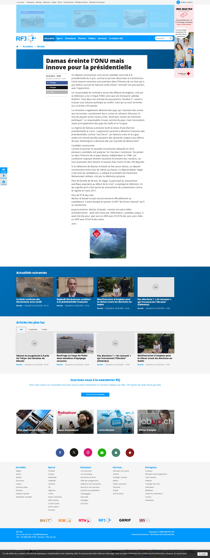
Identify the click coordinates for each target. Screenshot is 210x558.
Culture (19, 484)
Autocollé (84, 497)
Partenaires (149, 487)
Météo (115, 481)
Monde (41, 46)
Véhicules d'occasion (121, 471)
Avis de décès (118, 494)
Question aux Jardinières (90, 490)
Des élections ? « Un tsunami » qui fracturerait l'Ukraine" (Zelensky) (154, 302)
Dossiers (19, 490)
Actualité (49, 38)
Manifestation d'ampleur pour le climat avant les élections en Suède (114, 302)
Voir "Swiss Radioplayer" (34, 422)
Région (18, 471)
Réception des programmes (156, 474)
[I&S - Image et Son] (145, 520)
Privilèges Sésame (81, 2)
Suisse (18, 474)
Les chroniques (86, 474)
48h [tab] (21, 329)
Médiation (149, 490)
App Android (130, 452)
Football (51, 471)
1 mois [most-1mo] (44, 329)
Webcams (46, 2)
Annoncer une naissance (90, 487)
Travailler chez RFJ (152, 484)
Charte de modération (154, 494)
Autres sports (53, 507)
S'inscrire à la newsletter (95, 394)
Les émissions (86, 471)
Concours (84, 504)
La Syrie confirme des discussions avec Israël (29, 300)
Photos (82, 38)
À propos (148, 471)
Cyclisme (51, 484)
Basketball (52, 477)
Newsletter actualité (24, 497)
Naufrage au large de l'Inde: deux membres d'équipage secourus (72, 358)
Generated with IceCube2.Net (162, 534)
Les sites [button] (21, 2)
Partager (52, 83)
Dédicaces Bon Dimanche (91, 484)
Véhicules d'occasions (97, 2)
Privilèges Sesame (120, 477)
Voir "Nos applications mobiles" (156, 422)
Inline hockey (53, 500)
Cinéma (116, 474)
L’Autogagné (85, 494)
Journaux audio (22, 487)
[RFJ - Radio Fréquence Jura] (105, 520)
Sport (60, 38)
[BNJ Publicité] (45, 520)
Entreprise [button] (30, 2)
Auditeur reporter (22, 494)
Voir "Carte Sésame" (75, 422)
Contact (148, 497)
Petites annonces (120, 484)
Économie (20, 481)
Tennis (50, 494)
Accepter (202, 554)
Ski (49, 487)
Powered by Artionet (140, 534)
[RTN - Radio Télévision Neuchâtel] (85, 520)
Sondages (84, 500)
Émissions (70, 38)
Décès (60, 2)
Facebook (60, 452)
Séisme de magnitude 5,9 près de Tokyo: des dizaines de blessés (32, 358)
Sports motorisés (55, 497)
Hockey (51, 474)
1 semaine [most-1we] (32, 329)
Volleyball (52, 481)
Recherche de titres (88, 477)
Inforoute (39, 2)
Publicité (148, 481)
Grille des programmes (89, 481)
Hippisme (52, 490)
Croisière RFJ (116, 38)
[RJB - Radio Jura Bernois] (65, 520)
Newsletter (149, 500)
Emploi (54, 2)
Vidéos (92, 38)
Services (102, 38)
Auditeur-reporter (187, 2)
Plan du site (51, 537)
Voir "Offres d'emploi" (115, 422)
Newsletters (102, 452)
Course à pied (53, 504)
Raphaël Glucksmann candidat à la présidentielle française (74, 300)
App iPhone (116, 452)
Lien (52, 92)
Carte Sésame (68, 2)
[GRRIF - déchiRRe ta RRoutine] (125, 520)
